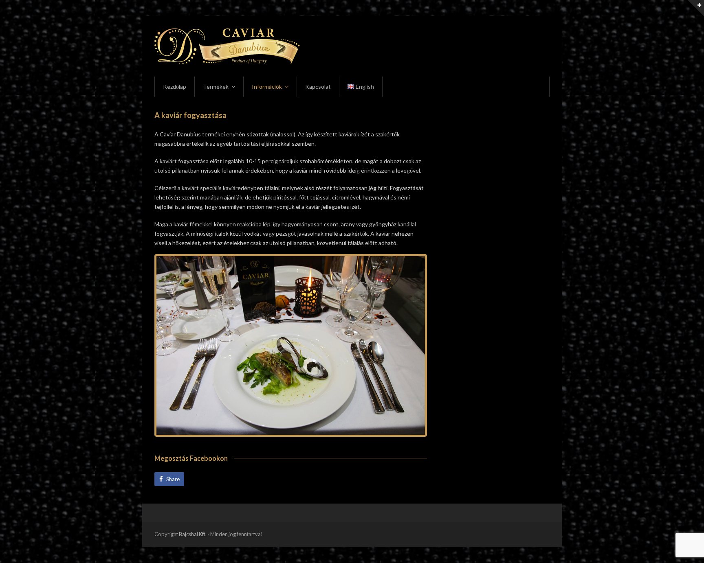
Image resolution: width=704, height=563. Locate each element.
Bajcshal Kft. (193, 534)
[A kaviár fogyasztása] (290, 345)
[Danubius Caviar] (227, 45)
